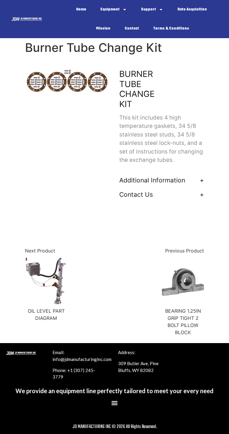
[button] (115, 403)
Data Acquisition (192, 10)
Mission (103, 29)
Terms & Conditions (171, 29)
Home (81, 10)
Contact (132, 29)
